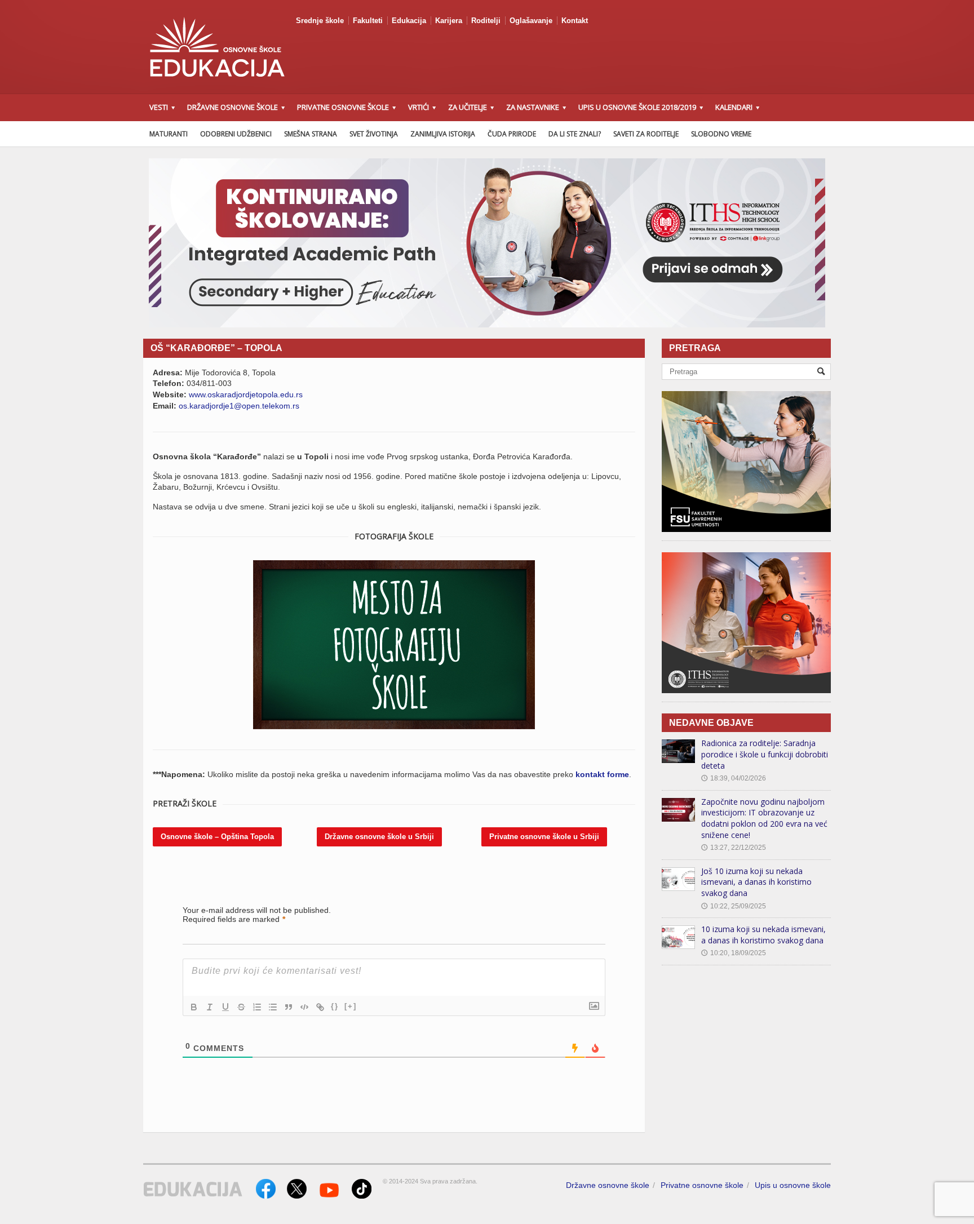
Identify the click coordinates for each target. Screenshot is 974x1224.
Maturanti (168, 134)
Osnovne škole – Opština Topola (217, 836)
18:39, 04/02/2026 (733, 778)
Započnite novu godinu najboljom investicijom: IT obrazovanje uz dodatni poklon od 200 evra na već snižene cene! (764, 818)
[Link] (320, 1007)
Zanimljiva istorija (442, 134)
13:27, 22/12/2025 (733, 848)
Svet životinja (373, 134)
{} (335, 1006)
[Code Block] (304, 1007)
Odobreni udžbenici (236, 134)
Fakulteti (368, 20)
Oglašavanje (531, 20)
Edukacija (409, 20)
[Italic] (210, 1007)
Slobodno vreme (721, 134)
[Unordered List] (273, 1007)
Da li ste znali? (574, 134)
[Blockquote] (288, 1007)
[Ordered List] (257, 1007)
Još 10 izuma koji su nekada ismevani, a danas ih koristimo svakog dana (756, 882)
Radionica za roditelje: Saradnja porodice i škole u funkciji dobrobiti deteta (764, 754)
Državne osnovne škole (607, 1185)
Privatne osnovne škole (702, 1185)
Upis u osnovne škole (793, 1185)
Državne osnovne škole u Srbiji (379, 836)
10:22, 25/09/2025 (733, 906)
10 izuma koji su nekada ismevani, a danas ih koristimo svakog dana (763, 935)
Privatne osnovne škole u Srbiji (544, 836)
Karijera (448, 20)
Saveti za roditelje (646, 134)
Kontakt (574, 20)
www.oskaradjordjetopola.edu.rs (246, 394)
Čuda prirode (512, 134)
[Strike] (241, 1007)
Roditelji (486, 20)
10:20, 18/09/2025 (733, 953)
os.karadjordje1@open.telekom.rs (239, 405)
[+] (350, 1006)
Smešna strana (310, 134)
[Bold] (194, 1007)
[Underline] (225, 1007)
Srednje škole (320, 20)
